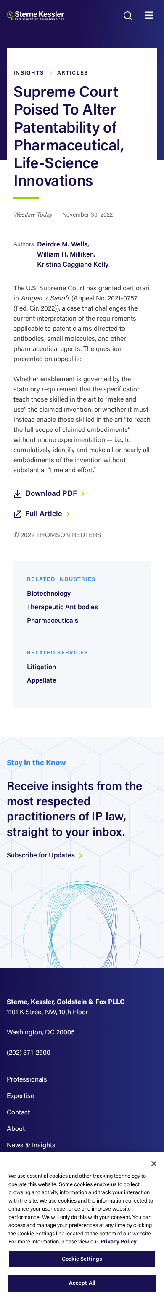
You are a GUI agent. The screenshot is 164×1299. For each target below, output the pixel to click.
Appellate (41, 681)
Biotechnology (49, 594)
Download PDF (52, 494)
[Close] (154, 1163)
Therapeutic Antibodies (62, 607)
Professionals (27, 1080)
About (16, 1129)
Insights (28, 73)
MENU (151, 16)
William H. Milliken (65, 255)
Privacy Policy (119, 1242)
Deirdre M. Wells (62, 244)
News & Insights (31, 1145)
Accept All (82, 1283)
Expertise (20, 1096)
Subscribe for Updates (42, 855)
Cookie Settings (82, 1259)
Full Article (44, 514)
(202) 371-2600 (28, 1053)
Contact (18, 1112)
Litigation (41, 667)
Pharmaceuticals (52, 621)
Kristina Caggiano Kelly (72, 265)
